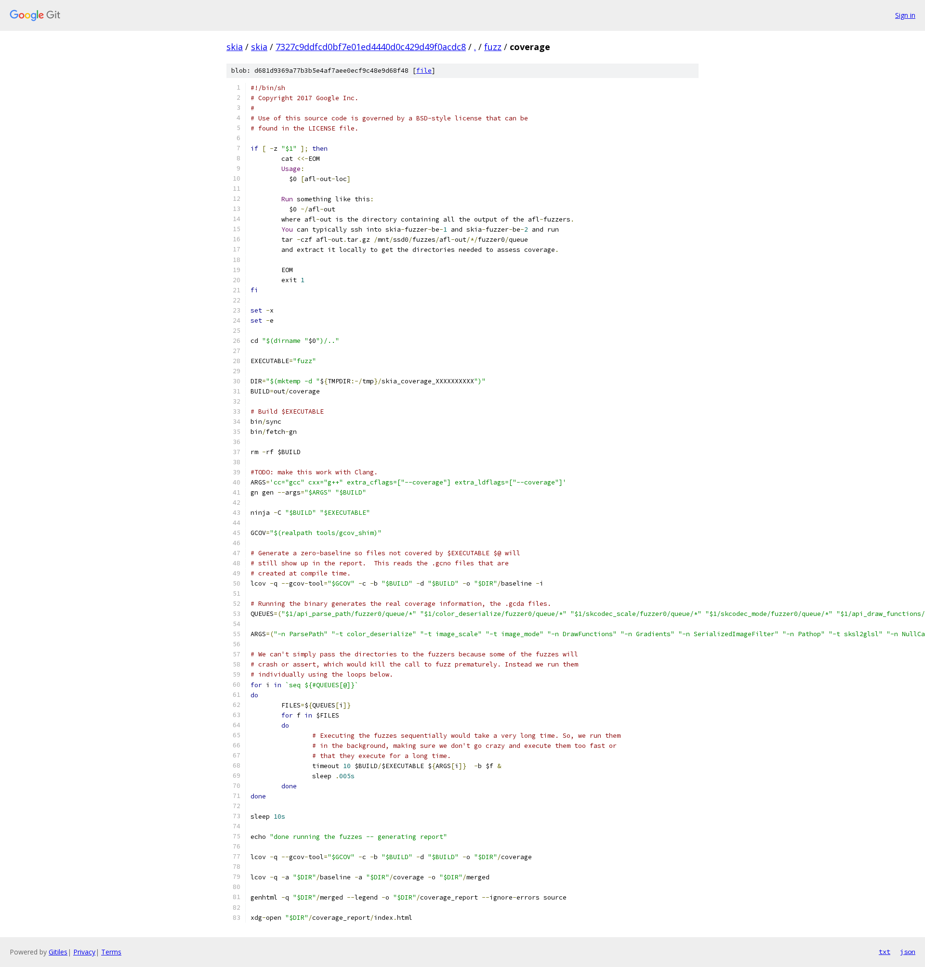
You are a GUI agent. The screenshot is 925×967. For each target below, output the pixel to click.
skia (234, 46)
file (424, 70)
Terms (111, 951)
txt (884, 951)
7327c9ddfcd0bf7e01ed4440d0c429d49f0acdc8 (371, 46)
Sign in (905, 15)
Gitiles (58, 951)
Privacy (84, 951)
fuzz (493, 46)
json (907, 951)
